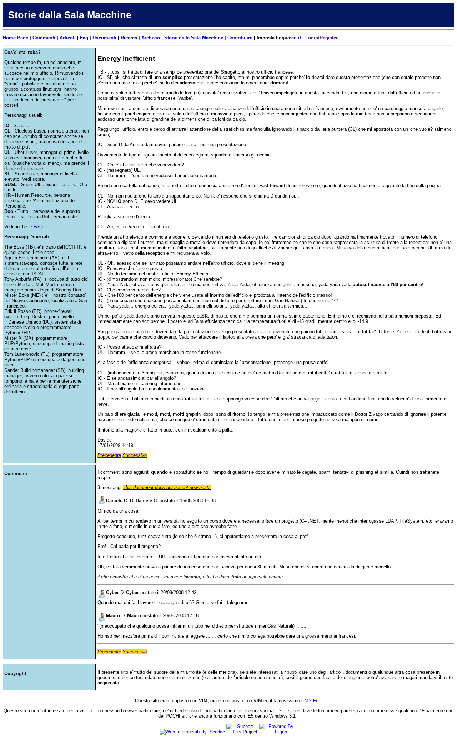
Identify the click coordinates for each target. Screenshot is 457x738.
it (299, 37)
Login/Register (321, 37)
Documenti (104, 37)
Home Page (15, 37)
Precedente (109, 455)
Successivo (134, 455)
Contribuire (239, 37)
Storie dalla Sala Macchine (193, 37)
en (294, 37)
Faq (84, 37)
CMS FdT (311, 700)
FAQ (38, 226)
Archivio (150, 37)
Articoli (68, 37)
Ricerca (129, 37)
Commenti (43, 37)
